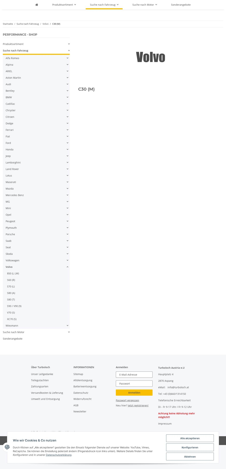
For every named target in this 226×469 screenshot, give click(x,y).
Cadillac (10, 103)
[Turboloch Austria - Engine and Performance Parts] (36, 4)
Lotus (9, 175)
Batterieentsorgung (84, 386)
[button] (36, 44)
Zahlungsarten (39, 386)
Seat (8, 247)
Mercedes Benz (15, 195)
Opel (8, 214)
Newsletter (79, 411)
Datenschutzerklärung (59, 454)
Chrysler (11, 110)
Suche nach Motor (13, 332)
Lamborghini (13, 162)
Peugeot (10, 221)
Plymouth (11, 227)
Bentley (10, 90)
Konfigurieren (190, 447)
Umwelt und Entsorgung (45, 399)
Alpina (9, 64)
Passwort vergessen (127, 400)
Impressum (165, 423)
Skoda (9, 253)
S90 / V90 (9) (14, 306)
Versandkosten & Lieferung (47, 392)
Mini (8, 208)
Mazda (10, 188)
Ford (8, 143)
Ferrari (10, 130)
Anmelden (134, 392)
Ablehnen (190, 456)
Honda (9, 149)
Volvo (9, 267)
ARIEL (9, 71)
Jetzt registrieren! (138, 405)
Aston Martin (13, 77)
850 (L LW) (13, 273)
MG (8, 201)
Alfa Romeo (12, 58)
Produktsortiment (13, 44)
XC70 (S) (11, 319)
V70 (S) (11, 312)
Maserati (11, 182)
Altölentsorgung (82, 380)
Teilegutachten (40, 380)
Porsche (10, 234)
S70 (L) (11, 286)
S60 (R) (11, 280)
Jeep (8, 156)
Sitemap (78, 374)
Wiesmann (12, 325)
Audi (8, 84)
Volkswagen (12, 260)
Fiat (8, 136)
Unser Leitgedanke (42, 374)
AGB (75, 405)
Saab (8, 240)
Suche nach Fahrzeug (15, 50)
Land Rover (12, 169)
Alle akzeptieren (190, 438)
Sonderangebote (12, 338)
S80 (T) (11, 299)
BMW (9, 97)
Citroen (10, 116)
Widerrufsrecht (82, 399)
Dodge (9, 123)
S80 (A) (11, 293)
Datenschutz (80, 392)
